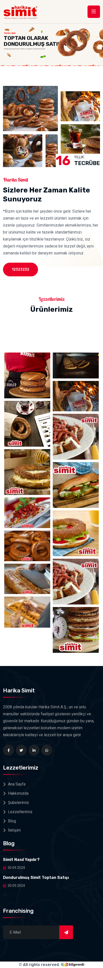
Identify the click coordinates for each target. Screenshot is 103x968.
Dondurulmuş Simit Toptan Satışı (36, 877)
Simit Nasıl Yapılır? (21, 859)
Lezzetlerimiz (20, 811)
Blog (12, 821)
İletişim (14, 830)
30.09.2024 (16, 868)
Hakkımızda (18, 793)
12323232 (20, 269)
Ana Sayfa (17, 784)
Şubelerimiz (18, 802)
